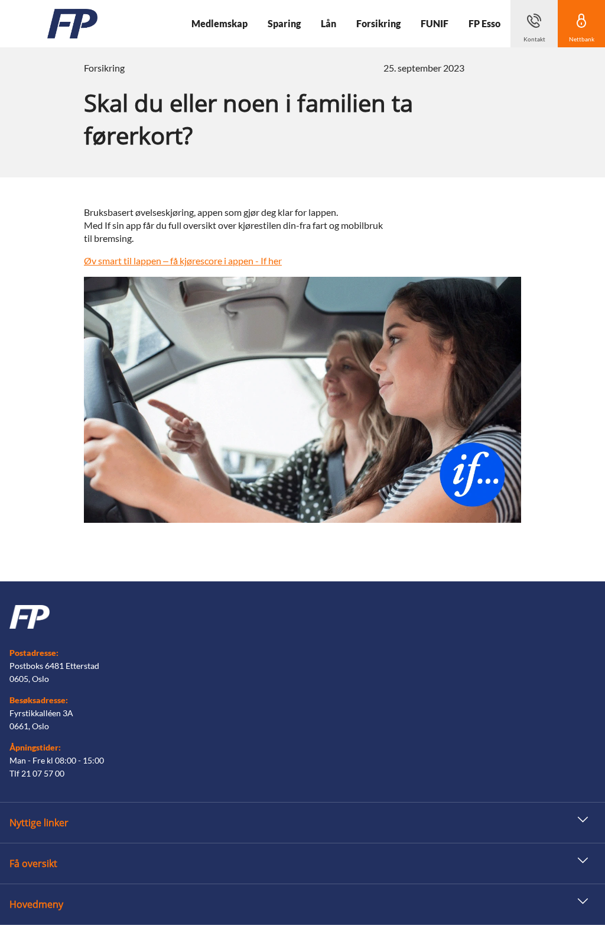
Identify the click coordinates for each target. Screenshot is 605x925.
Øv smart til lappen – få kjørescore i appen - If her (183, 260)
